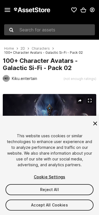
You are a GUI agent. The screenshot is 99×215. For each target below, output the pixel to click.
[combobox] (49, 29)
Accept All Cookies (49, 205)
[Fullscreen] (89, 100)
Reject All (49, 189)
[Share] (79, 100)
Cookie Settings (49, 176)
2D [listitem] (23, 48)
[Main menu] (7, 9)
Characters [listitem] (41, 48)
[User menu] (92, 10)
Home (9, 48)
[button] (83, 10)
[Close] (95, 123)
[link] (74, 10)
